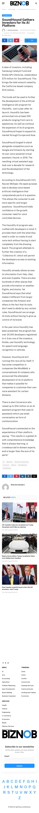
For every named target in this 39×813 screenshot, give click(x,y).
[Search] (36, 3)
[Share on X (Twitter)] (10, 40)
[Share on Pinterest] (16, 40)
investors (6, 465)
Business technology (21, 462)
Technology (7, 15)
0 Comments (30, 33)
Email (7, 756)
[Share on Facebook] (4, 40)
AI (3, 462)
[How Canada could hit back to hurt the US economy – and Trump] (19, 575)
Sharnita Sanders (13, 30)
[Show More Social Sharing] (22, 40)
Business (9, 462)
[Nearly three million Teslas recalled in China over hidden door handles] (19, 543)
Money (14, 465)
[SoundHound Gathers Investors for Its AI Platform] (19, 53)
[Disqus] (19, 625)
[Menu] (3, 3)
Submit (19, 766)
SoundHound (22, 465)
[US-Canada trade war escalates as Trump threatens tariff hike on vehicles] (19, 512)
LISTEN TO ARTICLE (31, 40)
